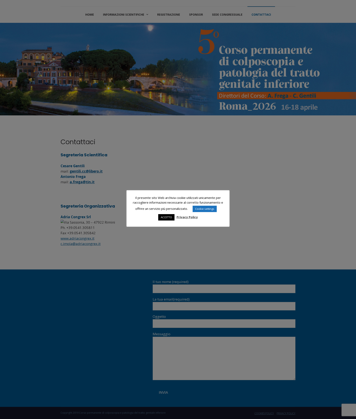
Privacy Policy (187, 217)
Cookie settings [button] (204, 209)
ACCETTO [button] (166, 217)
